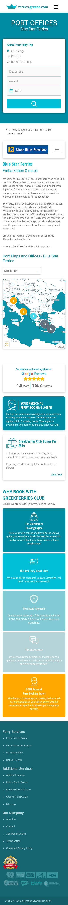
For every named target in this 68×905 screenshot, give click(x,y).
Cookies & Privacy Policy (19, 848)
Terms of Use (13, 841)
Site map (11, 804)
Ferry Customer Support (19, 745)
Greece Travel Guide (17, 796)
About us (11, 819)
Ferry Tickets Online (16, 738)
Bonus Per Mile (14, 760)
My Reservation (14, 752)
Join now (56, 474)
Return (16, 56)
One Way (17, 51)
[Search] (34, 103)
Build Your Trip (21, 61)
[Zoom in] (6, 283)
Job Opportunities (16, 833)
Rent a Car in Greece (17, 782)
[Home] (6, 130)
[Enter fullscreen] (6, 344)
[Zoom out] (6, 288)
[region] (34, 314)
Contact (10, 826)
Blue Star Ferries (42, 130)
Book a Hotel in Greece (18, 789)
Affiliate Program (15, 775)
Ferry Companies (21, 130)
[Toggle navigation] (56, 6)
